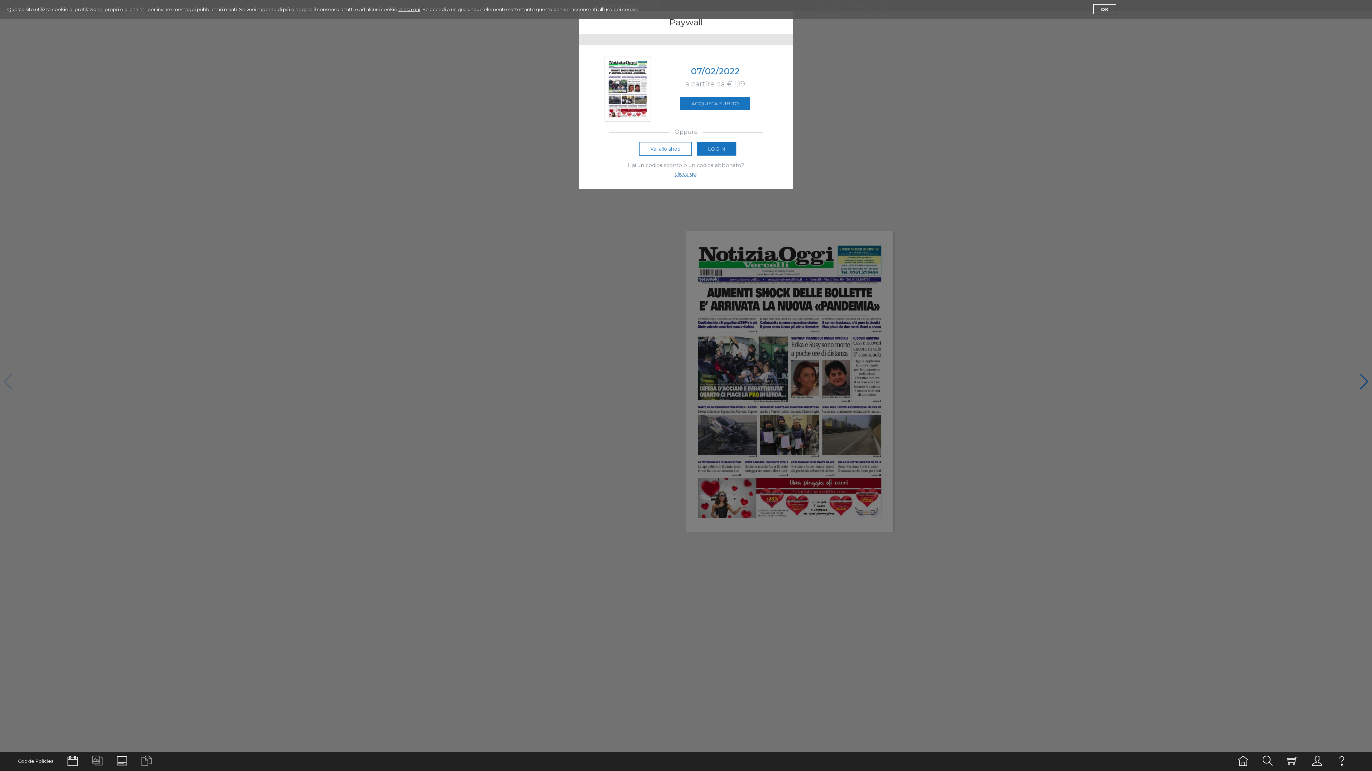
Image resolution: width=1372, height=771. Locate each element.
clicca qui (409, 9)
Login (716, 149)
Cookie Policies (35, 761)
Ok (1105, 9)
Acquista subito (715, 103)
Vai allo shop (665, 149)
